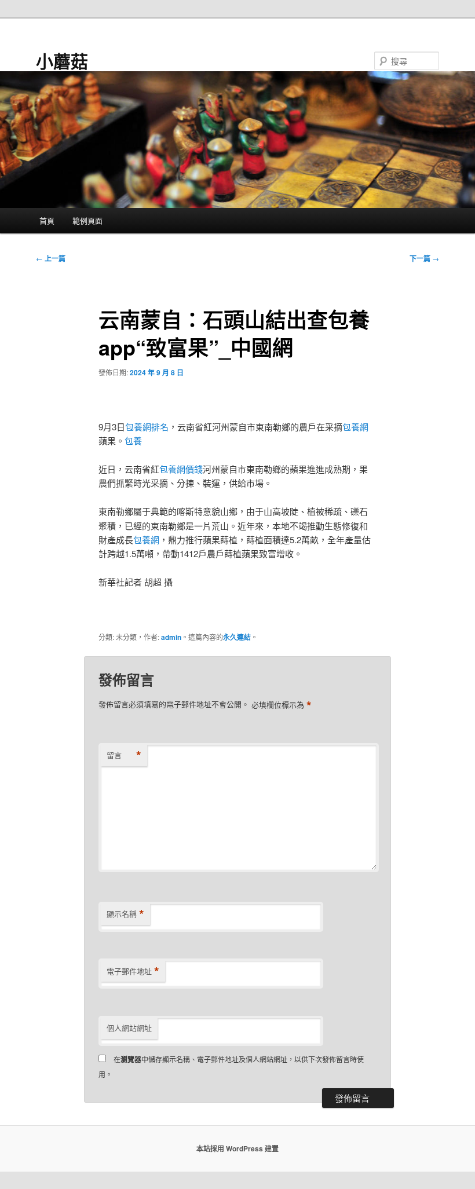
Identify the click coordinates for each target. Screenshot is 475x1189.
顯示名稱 (125, 914)
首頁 (46, 220)
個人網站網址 (129, 1027)
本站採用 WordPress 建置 (237, 1148)
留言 (124, 755)
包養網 (355, 426)
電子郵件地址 (133, 971)
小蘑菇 (62, 60)
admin (171, 637)
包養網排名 (147, 426)
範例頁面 (87, 220)
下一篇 (424, 258)
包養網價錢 (181, 469)
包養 (133, 440)
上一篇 (50, 258)
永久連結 (237, 637)
